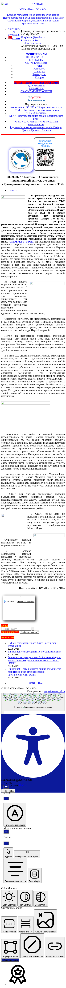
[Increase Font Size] (6, 787)
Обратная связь (32, 43)
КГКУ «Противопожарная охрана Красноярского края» (36, 117)
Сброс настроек (10, 960)
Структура (39, 71)
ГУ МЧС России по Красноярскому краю (36, 110)
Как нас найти (30, 40)
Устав (39, 65)
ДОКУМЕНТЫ (36, 85)
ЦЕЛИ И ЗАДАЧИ (36, 57)
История (39, 77)
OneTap (23, 785)
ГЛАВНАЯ (36, 4)
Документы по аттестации (14, 32)
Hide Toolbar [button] (8, 791)
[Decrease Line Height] (6, 843)
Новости (12, 190)
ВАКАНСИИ (36, 88)
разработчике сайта (54, 691)
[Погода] (9, 601)
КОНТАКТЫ (36, 60)
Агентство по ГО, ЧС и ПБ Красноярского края (36, 107)
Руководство (39, 74)
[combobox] (33, 702)
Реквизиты (39, 68)
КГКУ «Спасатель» (36, 113)
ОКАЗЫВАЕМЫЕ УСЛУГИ (36, 91)
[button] (2, 712)
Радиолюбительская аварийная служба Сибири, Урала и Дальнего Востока (36, 129)
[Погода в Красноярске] (19, 598)
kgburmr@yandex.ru (34, 37)
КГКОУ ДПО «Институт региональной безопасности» (36, 123)
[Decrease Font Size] (6, 798)
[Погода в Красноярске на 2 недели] (25, 601)
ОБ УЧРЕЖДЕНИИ (36, 62)
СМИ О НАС (36, 683)
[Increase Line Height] (6, 832)
